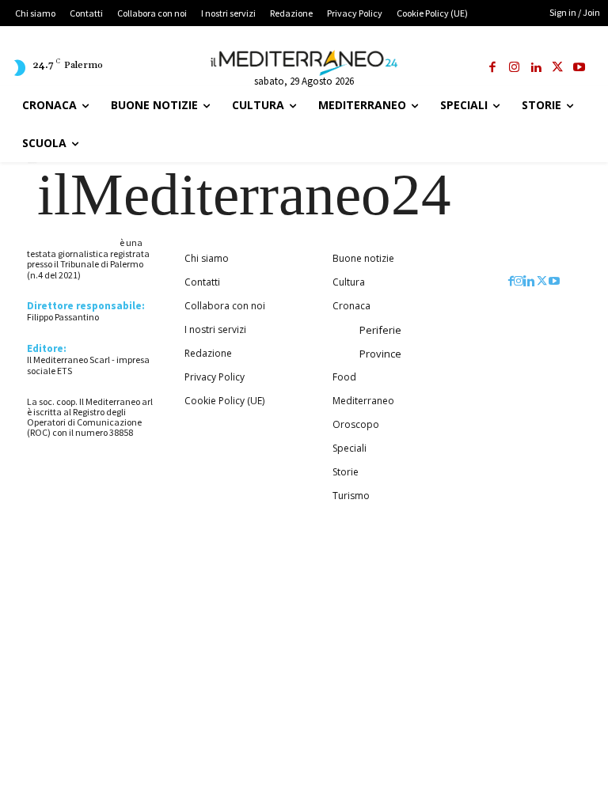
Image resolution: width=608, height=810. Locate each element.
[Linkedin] (536, 68)
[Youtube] (580, 68)
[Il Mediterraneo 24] (304, 63)
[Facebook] (493, 68)
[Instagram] (514, 68)
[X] (558, 68)
